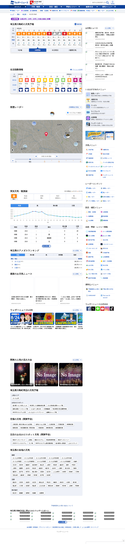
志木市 (28, 468)
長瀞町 (34, 493)
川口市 (15, 465)
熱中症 (14, 80)
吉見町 (28, 485)
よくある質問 (86, 527)
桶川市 (47, 468)
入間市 (15, 468)
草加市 (55, 465)
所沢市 (21, 465)
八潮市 (60, 468)
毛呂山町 (15, 475)
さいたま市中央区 (67, 458)
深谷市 (62, 482)
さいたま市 (16, 398)
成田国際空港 (59, 428)
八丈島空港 (52, 424)
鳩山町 (34, 485)
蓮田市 (15, 471)
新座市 (41, 468)
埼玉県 (24, 14)
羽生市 (48, 482)
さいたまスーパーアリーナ (36, 412)
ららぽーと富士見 (36, 409)
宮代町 (35, 475)
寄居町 (77, 485)
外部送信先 (68, 527)
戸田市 (73, 465)
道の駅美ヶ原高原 (61, 443)
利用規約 (35, 527)
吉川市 (48, 471)
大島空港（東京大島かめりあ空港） (23, 424)
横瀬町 (21, 493)
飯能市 (28, 465)
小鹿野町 (41, 493)
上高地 (30, 440)
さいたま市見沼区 (54, 458)
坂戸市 (21, 471)
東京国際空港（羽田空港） (28, 428)
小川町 (21, 485)
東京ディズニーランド (19, 440)
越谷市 (62, 465)
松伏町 (48, 475)
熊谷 (16, 264)
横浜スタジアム (39, 440)
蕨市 (67, 465)
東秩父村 (50, 485)
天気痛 (14, 84)
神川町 (64, 485)
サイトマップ (94, 527)
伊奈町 (71, 471)
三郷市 (75, 468)
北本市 (54, 468)
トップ (12, 14)
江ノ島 (31, 443)
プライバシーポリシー (45, 527)
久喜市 (68, 482)
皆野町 (28, 493)
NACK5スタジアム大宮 (19, 412)
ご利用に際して (76, 527)
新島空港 (15, 428)
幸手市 (28, 471)
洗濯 (14, 89)
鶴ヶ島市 (34, 471)
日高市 (42, 471)
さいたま (18, 261)
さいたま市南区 (41, 461)
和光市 (34, 468)
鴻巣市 (55, 482)
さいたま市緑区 (53, 461)
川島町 (29, 475)
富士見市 (67, 468)
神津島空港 (70, 424)
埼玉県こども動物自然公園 (37, 405)
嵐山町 (15, 485)
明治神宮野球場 (50, 440)
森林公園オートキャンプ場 (20, 409)
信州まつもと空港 (41, 424)
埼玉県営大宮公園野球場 (60, 409)
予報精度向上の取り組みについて (62, 505)
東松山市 (41, 482)
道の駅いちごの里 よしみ (20, 405)
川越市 (75, 461)
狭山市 (42, 465)
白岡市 (64, 471)
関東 (18, 14)
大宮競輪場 (47, 409)
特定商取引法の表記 (58, 527)
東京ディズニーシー (63, 440)
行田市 (21, 482)
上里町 (71, 485)
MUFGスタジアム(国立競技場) (44, 443)
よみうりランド (72, 443)
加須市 (28, 482)
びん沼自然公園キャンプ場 (55, 405)
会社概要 (29, 527)
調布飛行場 (49, 428)
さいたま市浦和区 (29, 461)
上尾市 (48, 465)
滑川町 (75, 482)
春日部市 (34, 465)
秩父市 (15, 493)
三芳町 (77, 471)
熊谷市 (15, 482)
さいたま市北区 (28, 458)
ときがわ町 (42, 485)
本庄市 (34, 482)
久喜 (16, 267)
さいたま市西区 (17, 458)
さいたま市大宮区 (41, 458)
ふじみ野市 (56, 471)
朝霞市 (21, 468)
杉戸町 (42, 475)
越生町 (22, 475)
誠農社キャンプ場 (51, 412)
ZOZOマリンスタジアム (19, 443)
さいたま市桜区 (17, 461)
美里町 (58, 485)
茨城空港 (41, 428)
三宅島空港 (61, 424)
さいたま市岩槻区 (65, 461)
